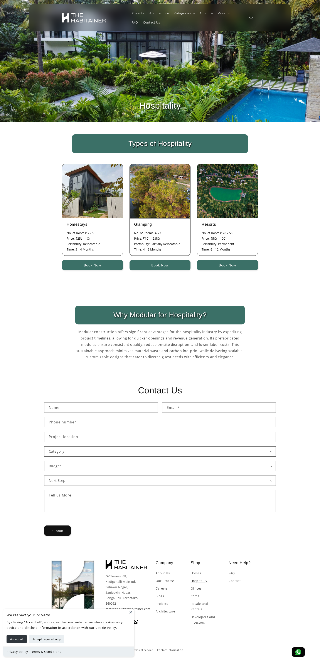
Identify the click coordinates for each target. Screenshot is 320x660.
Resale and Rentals (199, 606)
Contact (235, 581)
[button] (184, 13)
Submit (58, 531)
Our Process (165, 581)
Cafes (195, 596)
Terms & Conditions (45, 652)
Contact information (170, 649)
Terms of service (142, 649)
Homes (196, 573)
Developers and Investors (203, 619)
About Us (163, 573)
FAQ (232, 573)
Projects (162, 604)
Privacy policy (17, 652)
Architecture (165, 611)
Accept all (16, 639)
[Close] (130, 612)
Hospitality (199, 581)
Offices (196, 588)
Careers (162, 588)
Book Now (92, 265)
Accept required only (46, 639)
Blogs (160, 596)
